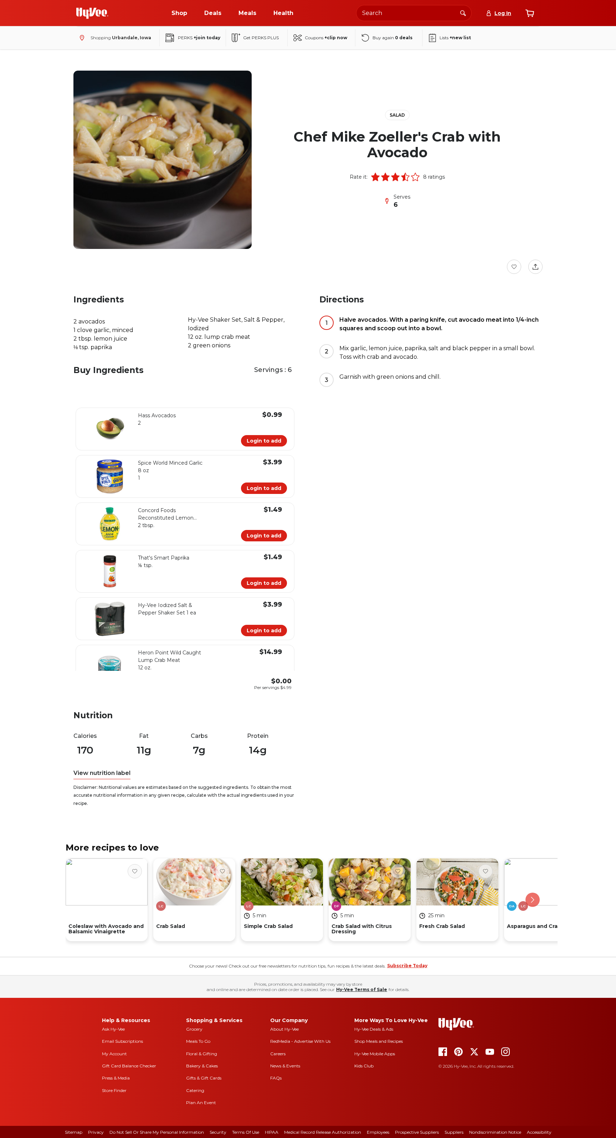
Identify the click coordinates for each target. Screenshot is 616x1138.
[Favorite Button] (514, 267)
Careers (278, 1053)
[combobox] (414, 13)
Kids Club (364, 1065)
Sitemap (73, 1132)
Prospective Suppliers (417, 1132)
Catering (195, 1090)
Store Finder (114, 1090)
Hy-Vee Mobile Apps (374, 1053)
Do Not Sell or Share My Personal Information (156, 1132)
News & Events (285, 1065)
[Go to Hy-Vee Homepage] (92, 13)
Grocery (194, 1029)
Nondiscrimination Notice (495, 1132)
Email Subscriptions (122, 1041)
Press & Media (116, 1078)
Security (218, 1132)
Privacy (96, 1132)
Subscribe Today (407, 965)
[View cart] (530, 13)
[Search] (463, 13)
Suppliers (454, 1132)
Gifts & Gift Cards (203, 1078)
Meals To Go (198, 1041)
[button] (375, 177)
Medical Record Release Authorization (322, 1132)
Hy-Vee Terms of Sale (361, 989)
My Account (114, 1053)
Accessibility (539, 1132)
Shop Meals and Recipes (378, 1041)
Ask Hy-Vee (113, 1029)
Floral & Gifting (201, 1053)
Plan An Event (201, 1102)
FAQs (276, 1078)
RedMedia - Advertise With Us (300, 1041)
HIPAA (271, 1132)
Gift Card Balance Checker (129, 1065)
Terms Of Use (245, 1132)
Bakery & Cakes (202, 1065)
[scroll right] (532, 900)
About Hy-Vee (284, 1029)
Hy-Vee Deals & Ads (373, 1029)
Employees (378, 1132)
